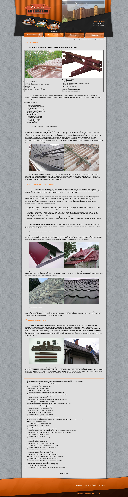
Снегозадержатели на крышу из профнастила (42, 458)
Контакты (95, 35)
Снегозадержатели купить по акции (39, 423)
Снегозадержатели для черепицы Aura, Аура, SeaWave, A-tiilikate (49, 432)
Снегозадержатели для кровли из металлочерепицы (44, 460)
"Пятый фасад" (84, 494)
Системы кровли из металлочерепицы (40, 410)
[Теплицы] (41, 23)
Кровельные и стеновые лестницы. (39, 390)
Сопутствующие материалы (86, 39)
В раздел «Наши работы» (83, 3)
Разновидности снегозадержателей (38, 427)
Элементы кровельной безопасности (39, 386)
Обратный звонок (95, 31)
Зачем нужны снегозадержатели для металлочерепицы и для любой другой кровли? (55, 381)
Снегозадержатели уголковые (37, 441)
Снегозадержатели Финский (36, 436)
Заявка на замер (54, 31)
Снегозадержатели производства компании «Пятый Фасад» (47, 399)
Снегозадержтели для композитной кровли (41, 447)
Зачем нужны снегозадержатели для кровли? (42, 429)
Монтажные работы (54, 35)
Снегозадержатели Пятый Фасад (38, 416)
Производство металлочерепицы (38, 434)
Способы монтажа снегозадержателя (39, 412)
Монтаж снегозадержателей (36, 421)
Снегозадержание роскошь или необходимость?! (43, 385)
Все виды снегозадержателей (36, 465)
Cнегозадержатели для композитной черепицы (42, 445)
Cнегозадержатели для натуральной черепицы (42, 454)
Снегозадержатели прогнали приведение (40, 396)
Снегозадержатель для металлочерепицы (40, 443)
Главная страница (68, 39)
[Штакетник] (29, 21)
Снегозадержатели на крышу (36, 449)
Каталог (76, 39)
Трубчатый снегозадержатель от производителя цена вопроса (47, 394)
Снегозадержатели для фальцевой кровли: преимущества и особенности (51, 430)
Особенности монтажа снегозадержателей (41, 462)
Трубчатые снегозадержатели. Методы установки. (44, 383)
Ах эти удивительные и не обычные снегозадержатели (45, 392)
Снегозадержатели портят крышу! (38, 388)
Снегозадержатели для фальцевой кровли (41, 405)
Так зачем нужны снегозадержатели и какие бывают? (45, 456)
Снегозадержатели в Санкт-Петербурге (40, 407)
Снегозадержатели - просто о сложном (40, 414)
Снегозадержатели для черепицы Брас (40, 451)
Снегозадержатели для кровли (37, 397)
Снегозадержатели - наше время (38, 425)
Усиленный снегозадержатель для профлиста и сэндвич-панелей (49, 403)
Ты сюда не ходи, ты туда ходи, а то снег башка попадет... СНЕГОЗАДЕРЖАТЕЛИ (55, 419)
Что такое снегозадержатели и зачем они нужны (43, 418)
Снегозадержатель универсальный (38, 438)
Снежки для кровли (33, 440)
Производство (74, 35)
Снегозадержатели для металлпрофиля (40, 452)
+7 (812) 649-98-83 (97, 23)
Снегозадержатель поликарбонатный (39, 408)
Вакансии (74, 31)
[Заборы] (54, 26)
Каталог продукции (33, 34)
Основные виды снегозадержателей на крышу (42, 463)
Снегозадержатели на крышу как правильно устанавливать (47, 467)
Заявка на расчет (33, 31)
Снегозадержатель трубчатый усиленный (41, 401)
